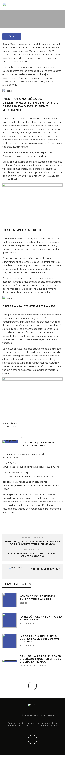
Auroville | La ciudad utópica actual (37, 444)
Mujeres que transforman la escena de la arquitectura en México (32, 543)
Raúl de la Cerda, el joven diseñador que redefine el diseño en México (40, 659)
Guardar (13, 36)
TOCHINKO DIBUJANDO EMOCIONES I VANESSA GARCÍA (32, 555)
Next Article (32, 550)
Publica (49, 715)
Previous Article (32, 538)
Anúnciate (31, 715)
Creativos (25, 666)
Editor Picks (30, 27)
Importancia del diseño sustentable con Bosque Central (40, 639)
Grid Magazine (42, 24)
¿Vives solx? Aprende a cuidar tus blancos (38, 597)
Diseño (18, 27)
